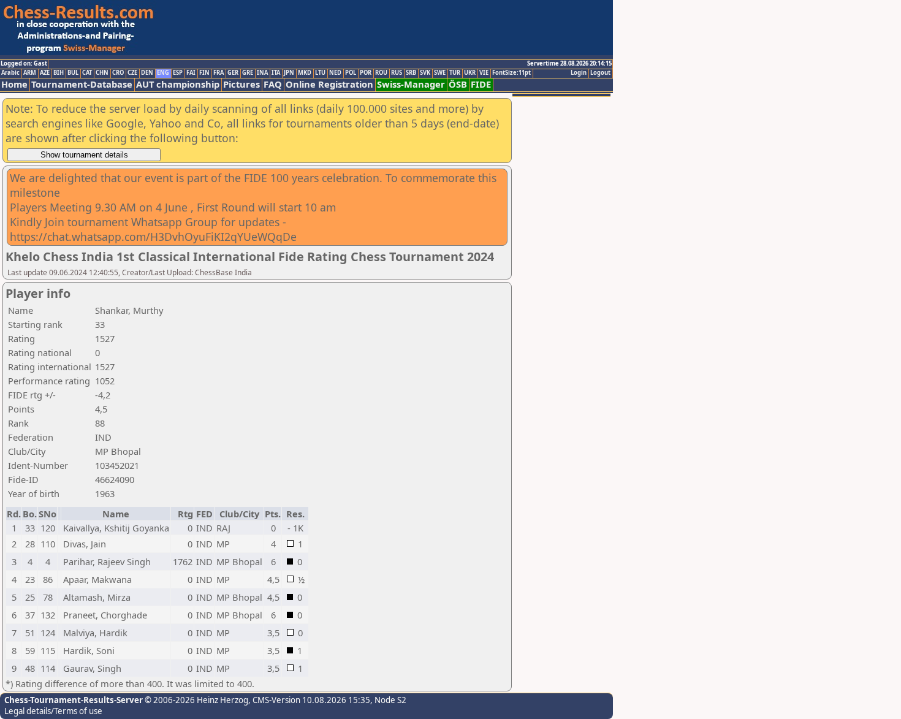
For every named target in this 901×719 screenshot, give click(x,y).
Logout (600, 73)
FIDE (481, 84)
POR (365, 73)
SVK (425, 73)
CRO (118, 73)
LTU (320, 73)
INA (262, 73)
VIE (484, 73)
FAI (191, 73)
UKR (470, 73)
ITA (276, 73)
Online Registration (329, 84)
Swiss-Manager (411, 84)
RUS (396, 73)
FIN (204, 73)
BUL (72, 73)
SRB (411, 73)
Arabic (10, 73)
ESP (178, 73)
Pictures (241, 84)
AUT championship (177, 84)
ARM (29, 73)
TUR (454, 73)
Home (14, 84)
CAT (87, 73)
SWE (440, 73)
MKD (304, 73)
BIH (58, 73)
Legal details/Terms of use (53, 711)
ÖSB (458, 84)
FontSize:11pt (511, 73)
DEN (147, 73)
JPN (289, 73)
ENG (163, 73)
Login (579, 73)
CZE (132, 73)
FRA (218, 73)
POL (350, 73)
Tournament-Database (81, 84)
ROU (381, 73)
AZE (45, 73)
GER (232, 73)
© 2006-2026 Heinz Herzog (195, 700)
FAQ (273, 84)
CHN (102, 73)
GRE (247, 73)
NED (335, 73)
